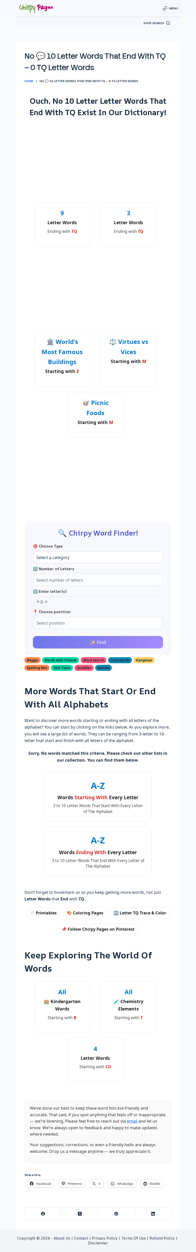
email (132, 1121)
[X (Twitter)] (80, 1214)
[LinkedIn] (153, 1214)
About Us (62, 1238)
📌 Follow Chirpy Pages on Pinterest (98, 929)
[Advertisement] (97, 159)
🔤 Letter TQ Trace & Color (140, 913)
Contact (81, 1238)
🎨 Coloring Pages (85, 913)
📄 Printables (43, 913)
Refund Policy (162, 1238)
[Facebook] (43, 1214)
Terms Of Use (133, 1238)
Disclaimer (98, 1243)
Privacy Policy (105, 1238)
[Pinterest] (116, 1214)
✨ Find (98, 642)
